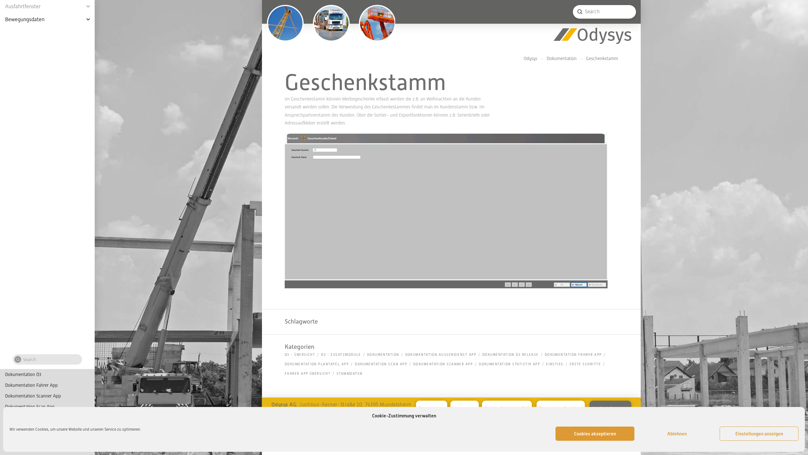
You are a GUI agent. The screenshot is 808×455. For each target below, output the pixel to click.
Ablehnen (677, 434)
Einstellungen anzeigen (759, 434)
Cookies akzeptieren (595, 434)
